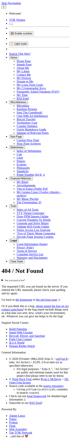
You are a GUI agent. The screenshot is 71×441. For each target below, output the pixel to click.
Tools (13, 206)
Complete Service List (30, 254)
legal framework (36, 396)
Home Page (24, 61)
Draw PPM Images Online (32, 216)
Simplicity (23, 171)
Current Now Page (28, 140)
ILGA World (16, 342)
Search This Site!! (19, 53)
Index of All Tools (27, 209)
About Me (23, 67)
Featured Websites (21, 178)
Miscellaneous (18, 102)
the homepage (24, 299)
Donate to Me (25, 81)
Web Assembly (18, 429)
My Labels (23, 71)
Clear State (17, 261)
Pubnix (21, 161)
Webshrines (17, 147)
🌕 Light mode (19, 43)
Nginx (13, 419)
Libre (20, 157)
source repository (53, 386)
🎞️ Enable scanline (21, 33)
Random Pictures (27, 109)
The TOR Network (20, 432)
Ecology (22, 164)
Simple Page (24, 64)
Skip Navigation (11, 3)
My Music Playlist (27, 199)
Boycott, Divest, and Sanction (27, 335)
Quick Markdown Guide (31, 129)
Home (14, 57)
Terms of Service (27, 251)
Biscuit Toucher (26, 119)
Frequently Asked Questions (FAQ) (38, 91)
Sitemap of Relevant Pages (33, 132)
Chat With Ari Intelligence (32, 115)
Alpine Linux (17, 415)
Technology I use (27, 122)
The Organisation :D (29, 202)
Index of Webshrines (29, 151)
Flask (12, 425)
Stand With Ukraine (21, 332)
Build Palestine (18, 329)
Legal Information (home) (32, 244)
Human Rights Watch (22, 346)
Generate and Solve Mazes (33, 223)
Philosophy (23, 167)
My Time (22, 95)
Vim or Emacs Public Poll (32, 188)
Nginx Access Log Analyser (33, 230)
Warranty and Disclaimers (32, 257)
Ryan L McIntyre (51, 379)
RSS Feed (23, 98)
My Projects (24, 78)
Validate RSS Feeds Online (33, 226)
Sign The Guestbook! (29, 112)
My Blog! (22, 182)
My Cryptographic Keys (31, 88)
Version (17, 19)
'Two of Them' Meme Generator (36, 233)
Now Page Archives (29, 143)
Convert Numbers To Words (34, 219)
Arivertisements (26, 185)
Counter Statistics (27, 126)
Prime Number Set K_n (31, 174)
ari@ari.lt (61, 358)
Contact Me (24, 74)
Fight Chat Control (20, 339)
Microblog (23, 105)
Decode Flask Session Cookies (35, 236)
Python (13, 422)
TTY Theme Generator (30, 213)
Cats (19, 154)
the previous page (46, 299)
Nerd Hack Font (22, 379)
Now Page (16, 136)
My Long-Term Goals (30, 84)
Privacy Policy (25, 247)
